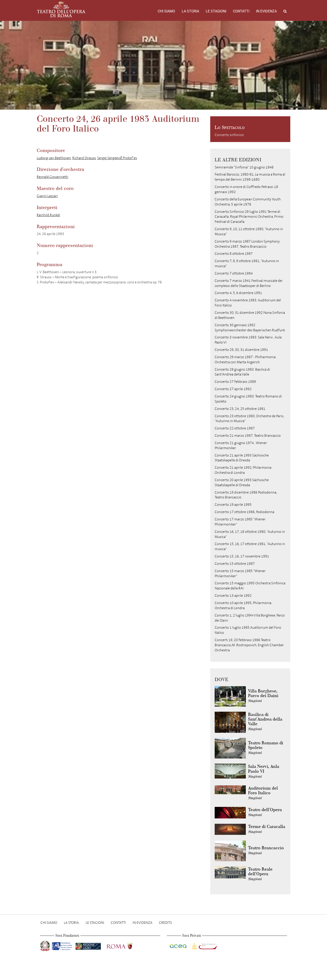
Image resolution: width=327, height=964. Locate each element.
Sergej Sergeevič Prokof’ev (117, 158)
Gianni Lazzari (47, 196)
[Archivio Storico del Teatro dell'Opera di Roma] (61, 9)
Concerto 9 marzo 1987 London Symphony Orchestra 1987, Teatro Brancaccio (247, 244)
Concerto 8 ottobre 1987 (234, 253)
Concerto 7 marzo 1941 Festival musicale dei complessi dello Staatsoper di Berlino (249, 283)
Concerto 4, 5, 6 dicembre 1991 (238, 292)
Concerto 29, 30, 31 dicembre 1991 (241, 349)
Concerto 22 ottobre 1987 (235, 428)
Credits (165, 922)
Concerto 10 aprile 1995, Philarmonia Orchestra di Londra (243, 605)
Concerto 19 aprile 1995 (233, 504)
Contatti (241, 11)
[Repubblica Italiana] (45, 945)
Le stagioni (216, 11)
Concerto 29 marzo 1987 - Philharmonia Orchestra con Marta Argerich (245, 359)
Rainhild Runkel (48, 215)
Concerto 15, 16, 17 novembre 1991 (242, 556)
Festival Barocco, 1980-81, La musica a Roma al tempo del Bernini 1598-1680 (250, 177)
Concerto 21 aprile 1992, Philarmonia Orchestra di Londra (243, 470)
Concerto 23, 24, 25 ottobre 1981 (240, 408)
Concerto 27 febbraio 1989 (235, 381)
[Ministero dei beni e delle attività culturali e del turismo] (63, 945)
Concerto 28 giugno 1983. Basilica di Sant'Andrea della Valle (242, 372)
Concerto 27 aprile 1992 (233, 389)
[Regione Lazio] (88, 945)
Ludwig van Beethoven (54, 158)
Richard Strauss (84, 158)
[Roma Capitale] (125, 945)
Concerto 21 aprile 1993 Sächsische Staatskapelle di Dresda (242, 458)
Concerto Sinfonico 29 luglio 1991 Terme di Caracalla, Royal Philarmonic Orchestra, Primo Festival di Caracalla (249, 216)
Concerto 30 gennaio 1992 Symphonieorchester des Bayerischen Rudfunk (250, 327)
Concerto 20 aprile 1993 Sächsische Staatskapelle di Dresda (242, 482)
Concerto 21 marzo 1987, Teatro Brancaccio (248, 435)
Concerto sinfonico (229, 134)
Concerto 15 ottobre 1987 (235, 563)
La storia (190, 11)
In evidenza (266, 11)
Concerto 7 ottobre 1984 (234, 273)
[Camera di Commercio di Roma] (204, 945)
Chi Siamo (166, 11)
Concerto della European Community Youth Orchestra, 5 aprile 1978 (248, 202)
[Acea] (178, 945)
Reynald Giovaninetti (52, 176)
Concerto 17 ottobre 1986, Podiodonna (244, 512)
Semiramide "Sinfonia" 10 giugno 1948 (244, 167)
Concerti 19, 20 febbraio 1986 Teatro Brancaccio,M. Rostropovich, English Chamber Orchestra (249, 645)
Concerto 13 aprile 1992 (233, 595)
